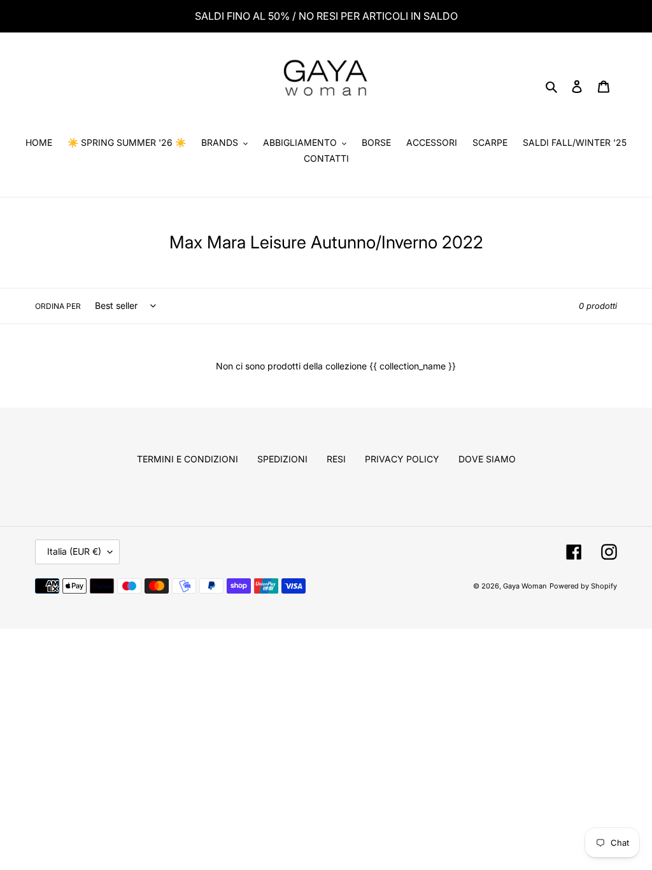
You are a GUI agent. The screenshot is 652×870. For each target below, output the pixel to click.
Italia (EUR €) (74, 551)
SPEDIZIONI (282, 458)
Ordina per (58, 306)
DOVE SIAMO (487, 458)
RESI (336, 458)
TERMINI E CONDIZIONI (187, 458)
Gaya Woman (525, 585)
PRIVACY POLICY (402, 458)
